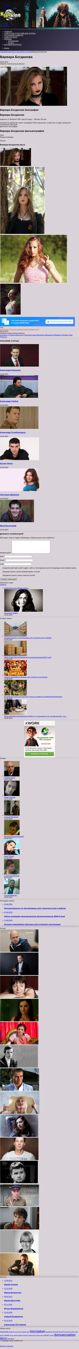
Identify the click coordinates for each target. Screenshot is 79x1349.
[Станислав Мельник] (12, 874)
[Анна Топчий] (12, 854)
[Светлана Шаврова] (19, 491)
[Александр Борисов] (19, 1206)
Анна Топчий (9, 856)
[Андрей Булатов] (19, 1229)
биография (4, 329)
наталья (25, 1335)
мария (16, 1335)
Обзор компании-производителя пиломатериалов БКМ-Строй (27, 657)
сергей (46, 1335)
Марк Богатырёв (8, 526)
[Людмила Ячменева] (19, 1252)
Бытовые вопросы (12, 45)
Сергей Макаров (10, 895)
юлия (8, 1338)
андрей (23, 1332)
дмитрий (55, 1332)
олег (34, 1335)
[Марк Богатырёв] (17, 522)
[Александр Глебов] (19, 397)
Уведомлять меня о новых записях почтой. (18, 575)
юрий (12, 1338)
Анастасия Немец (11, 613)
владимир (48, 1332)
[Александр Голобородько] (19, 428)
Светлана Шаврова (9, 495)
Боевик (11, 43)
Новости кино (10, 37)
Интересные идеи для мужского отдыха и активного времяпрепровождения (33, 697)
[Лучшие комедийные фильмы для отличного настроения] (15, 675)
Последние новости (13, 35)
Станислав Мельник (11, 876)
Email (2, 560)
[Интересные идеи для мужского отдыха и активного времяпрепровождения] (15, 695)
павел (41, 1335)
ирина (2, 1335)
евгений (61, 1332)
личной (6, 1335)
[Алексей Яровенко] (12, 815)
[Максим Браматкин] (19, 951)
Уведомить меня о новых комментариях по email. (21, 572)
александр (4, 1332)
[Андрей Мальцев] (19, 1275)
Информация (13, 41)
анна (28, 1332)
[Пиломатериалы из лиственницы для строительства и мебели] (15, 636)
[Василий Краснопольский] (12, 835)
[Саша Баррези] (19, 1021)
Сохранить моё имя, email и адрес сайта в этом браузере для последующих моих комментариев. (39, 568)
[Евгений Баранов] (19, 1183)
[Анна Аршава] (20, 1113)
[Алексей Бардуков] (19, 1090)
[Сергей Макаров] (12, 893)
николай (30, 1335)
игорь (76, 1332)
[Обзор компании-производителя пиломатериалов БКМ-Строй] (15, 655)
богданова (13, 329)
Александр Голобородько (13, 432)
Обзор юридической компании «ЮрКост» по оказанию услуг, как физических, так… (35, 716)
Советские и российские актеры (19, 33)
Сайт (2, 564)
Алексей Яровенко (11, 817)
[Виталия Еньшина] (19, 1136)
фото (37, 329)
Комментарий (5, 553)
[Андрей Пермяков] (19, 974)
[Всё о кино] (10, 21)
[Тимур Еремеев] (19, 1159)
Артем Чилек (6, 463)
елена (72, 1332)
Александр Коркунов (10, 370)
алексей (11, 1332)
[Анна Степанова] (19, 998)
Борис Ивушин (9, 797)
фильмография (29, 329)
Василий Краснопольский (14, 836)
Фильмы (8, 39)
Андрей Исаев (9, 778)
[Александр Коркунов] (19, 366)
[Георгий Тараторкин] (19, 1067)
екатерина (67, 1332)
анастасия (18, 1331)
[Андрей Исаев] (12, 776)
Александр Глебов (9, 401)
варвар (20, 329)
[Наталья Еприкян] (19, 1044)
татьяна (51, 1335)
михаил (20, 1335)
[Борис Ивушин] (12, 795)
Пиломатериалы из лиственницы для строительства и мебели (27, 638)
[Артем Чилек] (19, 459)
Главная (3, 52)
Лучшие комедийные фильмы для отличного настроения (26, 677)
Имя (2, 556)
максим (11, 1335)
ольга (38, 1335)
